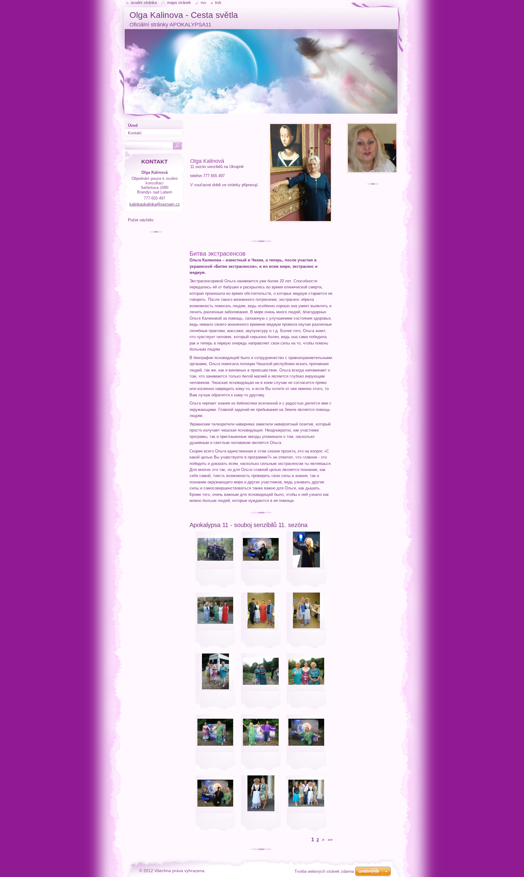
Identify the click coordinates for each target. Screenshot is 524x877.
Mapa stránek (179, 2)
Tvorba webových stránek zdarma (324, 871)
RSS (203, 2)
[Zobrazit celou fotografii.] (215, 561)
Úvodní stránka (144, 2)
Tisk (218, 2)
